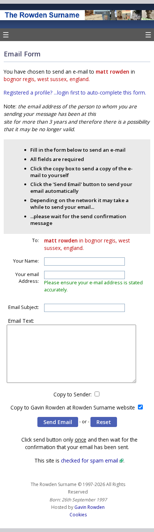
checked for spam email (89, 460)
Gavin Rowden (89, 507)
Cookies (78, 514)
